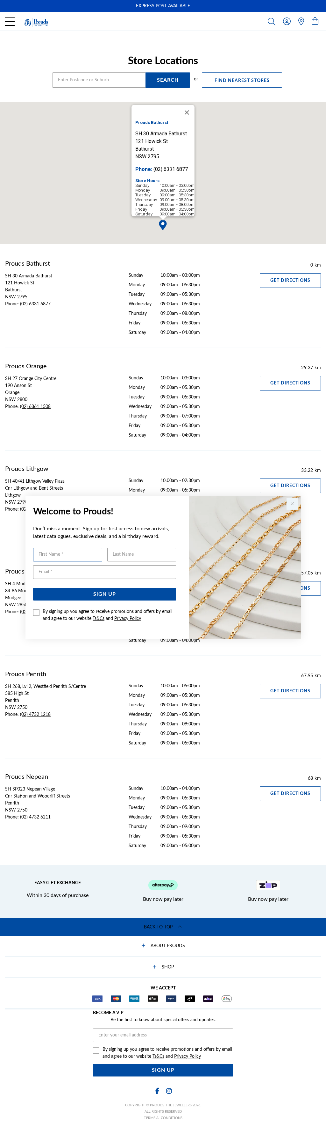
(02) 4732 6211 (35, 817)
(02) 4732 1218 (35, 714)
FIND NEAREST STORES (242, 80)
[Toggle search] (273, 21)
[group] (163, 6)
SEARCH (168, 80)
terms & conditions (163, 1118)
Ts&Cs (98, 618)
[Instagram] (169, 1091)
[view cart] (315, 21)
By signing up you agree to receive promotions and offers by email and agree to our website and (107, 615)
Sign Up (104, 594)
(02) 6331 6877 (35, 304)
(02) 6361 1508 (35, 406)
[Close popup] (292, 504)
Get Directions (290, 280)
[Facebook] (157, 1091)
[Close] (187, 112)
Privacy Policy (127, 618)
